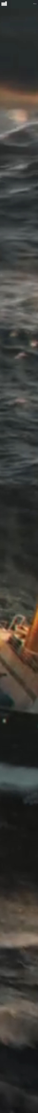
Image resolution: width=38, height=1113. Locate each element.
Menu (35, 4)
